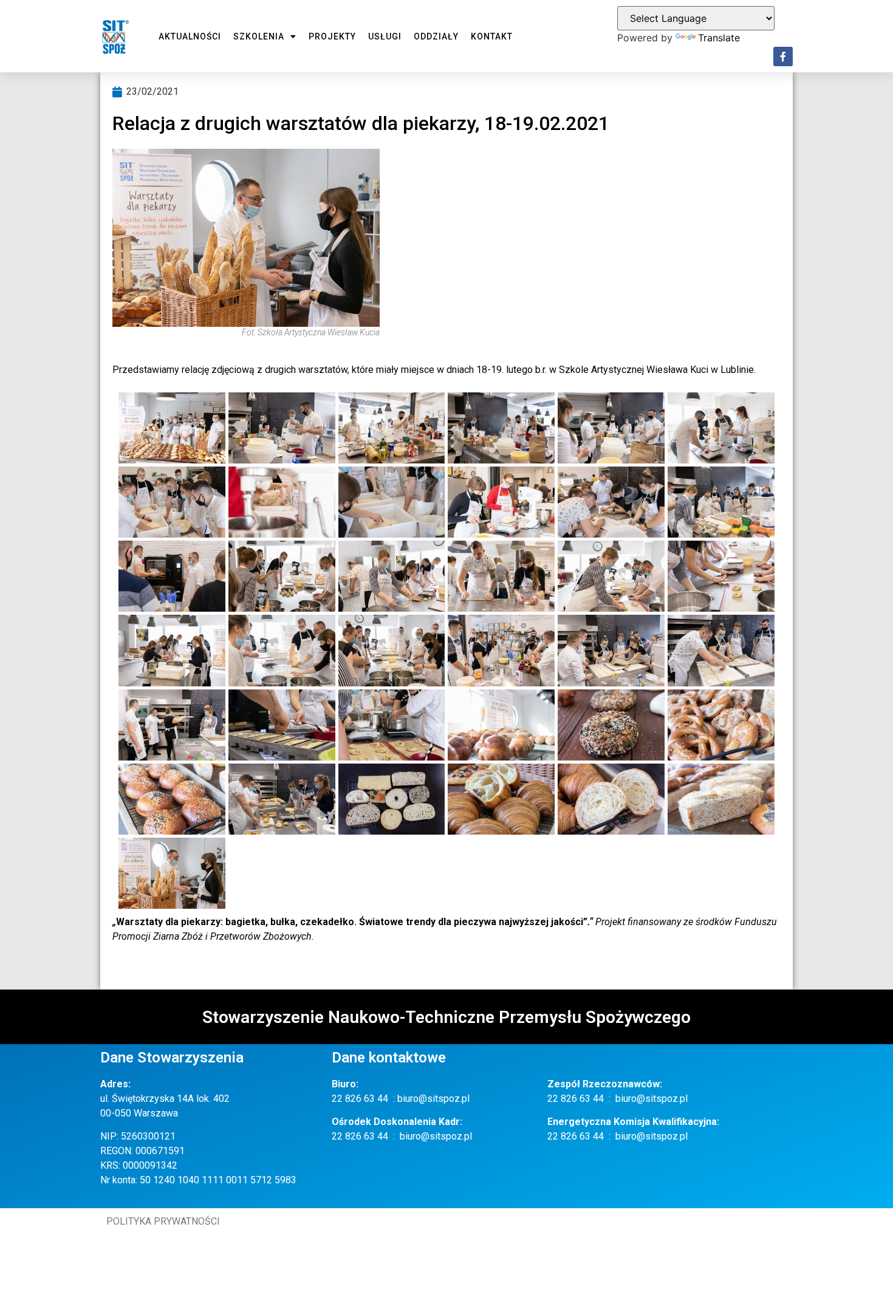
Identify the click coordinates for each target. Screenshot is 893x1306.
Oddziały (436, 36)
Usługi (385, 36)
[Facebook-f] (783, 56)
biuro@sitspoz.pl (433, 1098)
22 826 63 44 (360, 1098)
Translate (719, 38)
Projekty (332, 36)
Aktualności (190, 36)
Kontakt (492, 36)
